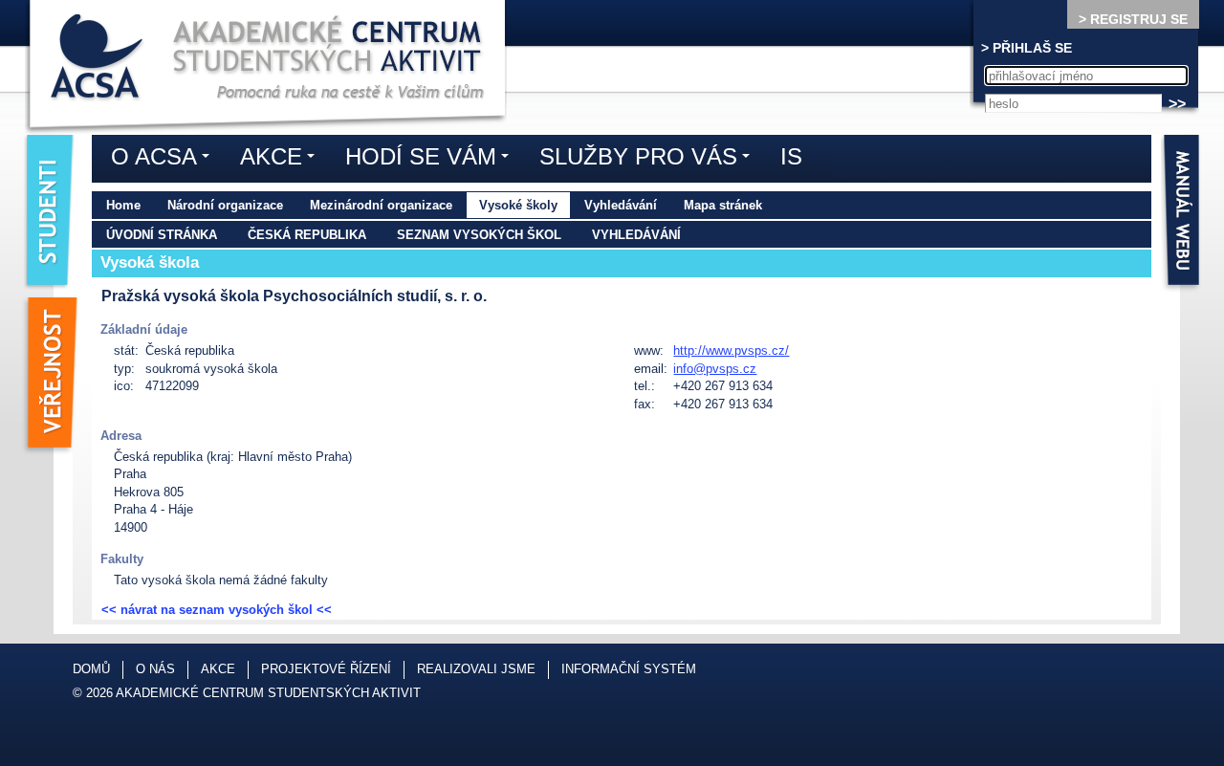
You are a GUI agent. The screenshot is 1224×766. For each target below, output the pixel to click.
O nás (155, 669)
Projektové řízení (326, 669)
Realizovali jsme (476, 669)
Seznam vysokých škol (479, 235)
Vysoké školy (518, 205)
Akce (282, 159)
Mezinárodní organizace (381, 205)
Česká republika (307, 235)
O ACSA (165, 159)
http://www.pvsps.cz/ (731, 350)
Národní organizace (225, 205)
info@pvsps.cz (714, 368)
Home (123, 205)
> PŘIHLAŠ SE (1026, 47)
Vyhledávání (620, 205)
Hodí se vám (431, 159)
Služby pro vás (649, 159)
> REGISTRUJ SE (1133, 19)
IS (791, 156)
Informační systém (628, 669)
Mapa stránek (723, 205)
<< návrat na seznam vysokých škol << (216, 609)
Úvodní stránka (161, 235)
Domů (91, 669)
